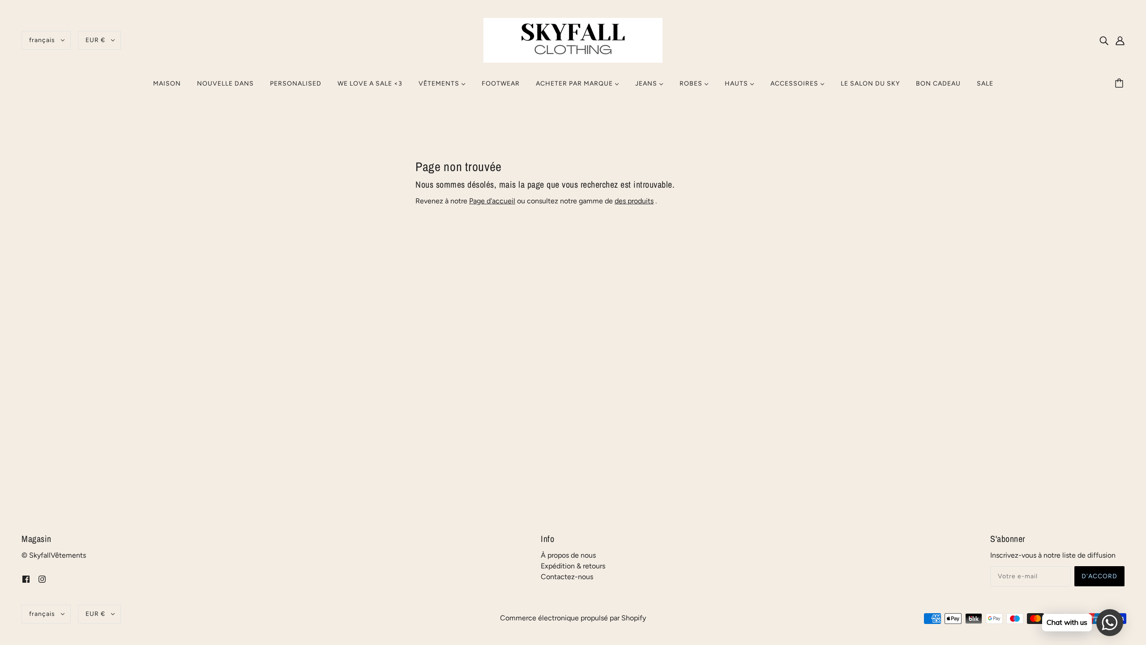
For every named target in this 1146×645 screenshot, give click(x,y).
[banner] (573, 39)
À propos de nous (568, 555)
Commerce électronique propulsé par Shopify (573, 618)
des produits (634, 201)
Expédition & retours (573, 566)
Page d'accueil (492, 201)
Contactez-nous (567, 576)
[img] (1104, 40)
